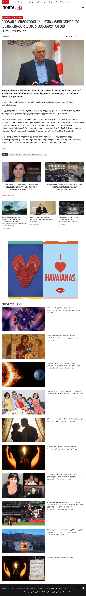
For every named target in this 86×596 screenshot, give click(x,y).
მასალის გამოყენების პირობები (37, 592)
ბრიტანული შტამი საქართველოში (35, 154)
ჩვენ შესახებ (57, 592)
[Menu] (83, 7)
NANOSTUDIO (56, 588)
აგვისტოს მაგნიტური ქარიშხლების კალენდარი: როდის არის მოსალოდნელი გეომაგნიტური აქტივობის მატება (63, 365)
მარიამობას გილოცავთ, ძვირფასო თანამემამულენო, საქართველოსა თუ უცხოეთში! (62, 338)
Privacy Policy (68, 592)
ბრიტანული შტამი (15, 154)
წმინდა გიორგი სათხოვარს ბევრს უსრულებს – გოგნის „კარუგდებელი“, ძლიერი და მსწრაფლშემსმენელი (65, 532)
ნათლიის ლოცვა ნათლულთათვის (60, 557)
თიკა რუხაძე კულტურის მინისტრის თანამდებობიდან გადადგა (41, 220)
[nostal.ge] (12, 7)
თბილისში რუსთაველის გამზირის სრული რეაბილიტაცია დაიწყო (68, 220)
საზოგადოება (6, 17)
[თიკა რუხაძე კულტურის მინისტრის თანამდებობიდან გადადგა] (43, 208)
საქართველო (17, 17)
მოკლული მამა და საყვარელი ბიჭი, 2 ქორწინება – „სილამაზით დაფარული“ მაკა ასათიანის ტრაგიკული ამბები (64, 476)
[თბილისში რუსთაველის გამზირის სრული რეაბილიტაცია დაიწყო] (71, 208)
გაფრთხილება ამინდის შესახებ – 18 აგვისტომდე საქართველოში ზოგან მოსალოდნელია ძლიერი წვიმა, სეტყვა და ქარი (14, 222)
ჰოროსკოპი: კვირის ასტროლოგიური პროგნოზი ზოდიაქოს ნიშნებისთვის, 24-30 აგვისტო (46, 2)
